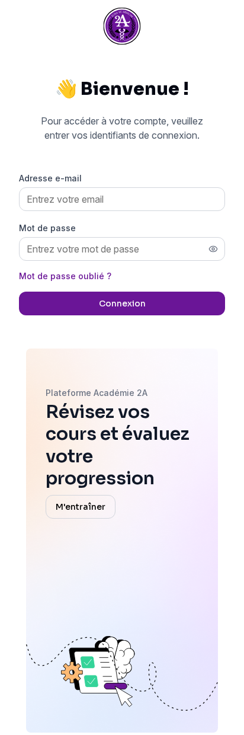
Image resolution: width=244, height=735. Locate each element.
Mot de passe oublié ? (65, 276)
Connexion (122, 303)
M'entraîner (80, 506)
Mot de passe (47, 228)
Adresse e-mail (50, 178)
